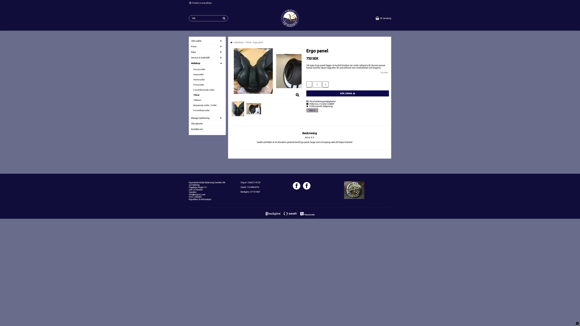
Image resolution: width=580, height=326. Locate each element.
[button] (383, 18)
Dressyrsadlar (199, 69)
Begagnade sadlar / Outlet (205, 105)
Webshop (195, 63)
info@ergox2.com (197, 194)
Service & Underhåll (200, 57)
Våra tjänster (197, 123)
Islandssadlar (199, 79)
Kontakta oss (197, 129)
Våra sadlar (196, 41)
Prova (193, 46)
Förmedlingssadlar (201, 110)
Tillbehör (197, 100)
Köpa (193, 52)
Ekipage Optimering (200, 118)
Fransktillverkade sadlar (203, 90)
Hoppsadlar (198, 74)
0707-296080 (195, 197)
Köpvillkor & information (200, 199)
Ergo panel (258, 42)
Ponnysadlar (198, 85)
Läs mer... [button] (384, 72)
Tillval (196, 95)
